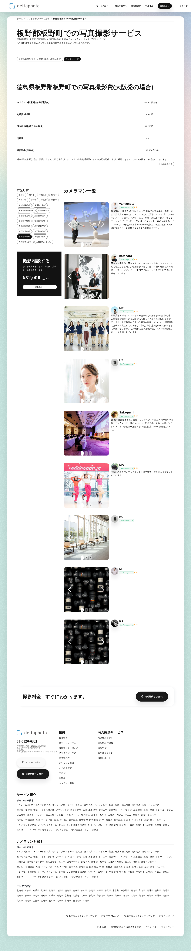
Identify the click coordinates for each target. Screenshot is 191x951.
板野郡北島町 (24, 231)
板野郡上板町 (40, 237)
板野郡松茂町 (40, 226)
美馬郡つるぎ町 (25, 242)
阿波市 (33, 200)
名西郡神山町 (24, 216)
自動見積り (165, 6)
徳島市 (21, 195)
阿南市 (54, 195)
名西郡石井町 (43, 210)
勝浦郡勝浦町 (24, 205)
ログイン (183, 6)
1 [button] (82, 244)
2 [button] (86, 244)
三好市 (54, 200)
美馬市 (44, 200)
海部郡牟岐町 (24, 221)
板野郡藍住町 (40, 231)
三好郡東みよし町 (43, 242)
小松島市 (43, 195)
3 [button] (90, 244)
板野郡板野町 (24, 237)
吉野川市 (22, 200)
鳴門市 (32, 195)
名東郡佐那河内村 (26, 210)
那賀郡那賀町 (40, 216)
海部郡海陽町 (24, 226)
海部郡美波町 (40, 221)
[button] (103, 6)
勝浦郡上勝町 (40, 205)
